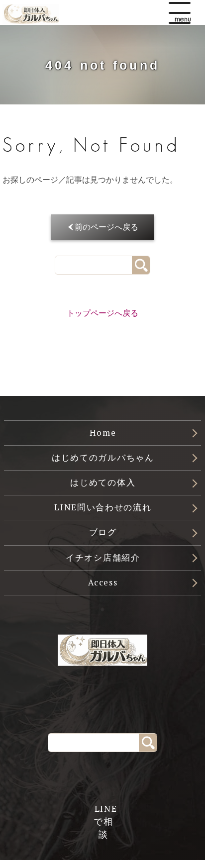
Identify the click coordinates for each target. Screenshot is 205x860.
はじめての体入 (102, 482)
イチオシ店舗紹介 (103, 557)
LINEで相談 (103, 812)
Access (102, 582)
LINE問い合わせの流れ (102, 507)
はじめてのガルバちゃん (103, 457)
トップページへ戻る (102, 313)
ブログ (103, 532)
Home (103, 432)
